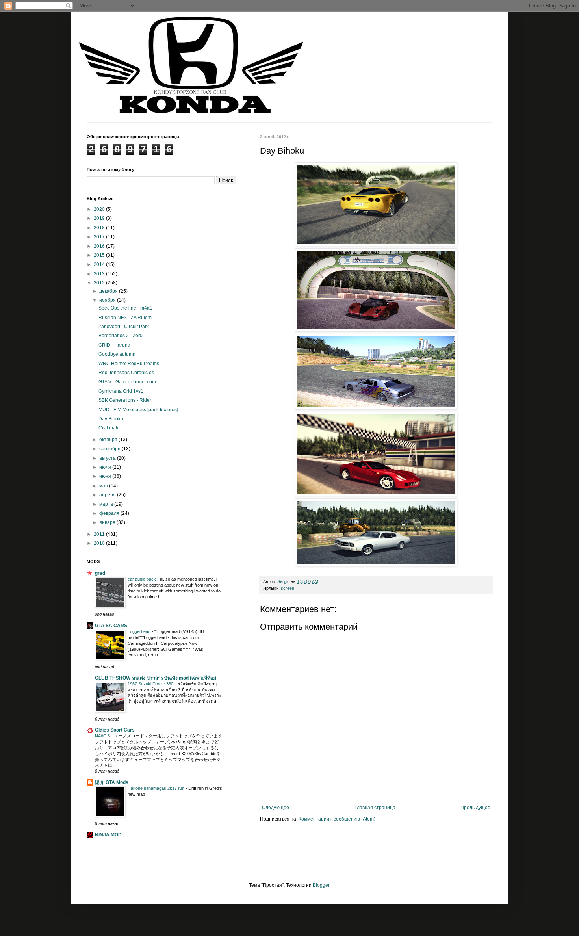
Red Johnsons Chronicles (126, 372)
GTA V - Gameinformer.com (127, 381)
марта (106, 504)
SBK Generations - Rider (124, 400)
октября (109, 439)
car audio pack (142, 579)
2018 (100, 227)
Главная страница (374, 807)
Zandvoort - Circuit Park (123, 326)
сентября (110, 448)
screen (287, 588)
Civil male (109, 428)
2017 (100, 237)
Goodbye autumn (116, 354)
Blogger (321, 885)
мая (104, 485)
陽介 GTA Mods (111, 782)
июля (105, 467)
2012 (100, 283)
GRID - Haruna (114, 345)
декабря (109, 291)
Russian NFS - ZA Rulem (125, 317)
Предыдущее (475, 807)
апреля (108, 495)
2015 (100, 255)
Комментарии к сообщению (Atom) (337, 819)
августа (108, 458)
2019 (100, 218)
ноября (108, 300)
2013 (100, 274)
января (108, 522)
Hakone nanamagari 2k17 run (157, 788)
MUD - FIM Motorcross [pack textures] (138, 409)
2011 (100, 534)
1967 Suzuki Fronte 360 (151, 684)
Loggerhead (140, 631)
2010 (100, 543)
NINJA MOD (108, 835)
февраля (110, 513)
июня (105, 476)
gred (100, 573)
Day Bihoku (110, 419)
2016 (100, 246)
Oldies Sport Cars (115, 730)
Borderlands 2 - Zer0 (120, 335)
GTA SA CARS (111, 625)
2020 (100, 209)
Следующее (275, 807)
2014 (100, 264)
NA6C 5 (103, 736)
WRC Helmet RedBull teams (128, 363)
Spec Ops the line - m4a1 (125, 308)
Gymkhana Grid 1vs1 (120, 391)
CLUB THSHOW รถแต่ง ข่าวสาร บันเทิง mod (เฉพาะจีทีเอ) (155, 678)
